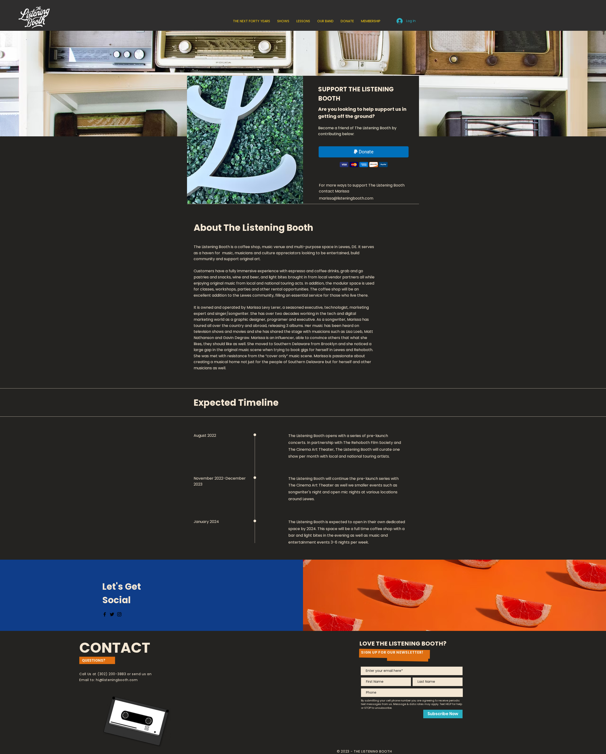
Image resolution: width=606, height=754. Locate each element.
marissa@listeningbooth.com (346, 198)
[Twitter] (112, 614)
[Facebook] (104, 614)
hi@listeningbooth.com (117, 680)
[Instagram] (119, 614)
